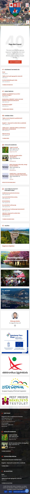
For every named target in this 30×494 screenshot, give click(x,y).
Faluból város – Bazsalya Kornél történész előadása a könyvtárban (18, 174)
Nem (10, 491)
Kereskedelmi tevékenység (9, 205)
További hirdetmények (7, 109)
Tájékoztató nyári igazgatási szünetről (12, 76)
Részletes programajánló (8, 182)
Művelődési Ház (13, 161)
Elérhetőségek (5, 423)
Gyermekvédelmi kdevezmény (9, 197)
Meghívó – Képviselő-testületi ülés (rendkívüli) (14, 123)
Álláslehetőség (6, 133)
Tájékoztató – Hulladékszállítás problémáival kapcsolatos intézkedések (14, 128)
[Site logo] (15, 17)
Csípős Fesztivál (14, 147)
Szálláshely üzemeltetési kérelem (10, 193)
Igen (6, 491)
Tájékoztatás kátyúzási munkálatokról (12, 118)
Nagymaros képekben (8, 246)
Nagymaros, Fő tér (13, 151)
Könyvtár (11, 179)
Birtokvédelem (6, 201)
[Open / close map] (27, 22)
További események (6, 451)
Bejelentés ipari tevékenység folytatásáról (13, 209)
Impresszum (4, 426)
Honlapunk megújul (7, 104)
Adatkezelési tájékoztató (7, 424)
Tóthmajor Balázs (15, 321)
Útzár (3, 72)
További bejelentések (7, 483)
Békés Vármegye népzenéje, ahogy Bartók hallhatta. (18, 165)
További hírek (5, 138)
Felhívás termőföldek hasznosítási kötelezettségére (11, 94)
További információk (7, 84)
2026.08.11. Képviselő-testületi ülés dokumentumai (11, 213)
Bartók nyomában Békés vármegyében (16, 156)
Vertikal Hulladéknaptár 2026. (9, 80)
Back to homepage (15, 62)
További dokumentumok (8, 219)
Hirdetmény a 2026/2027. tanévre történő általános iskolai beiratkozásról (12, 99)
